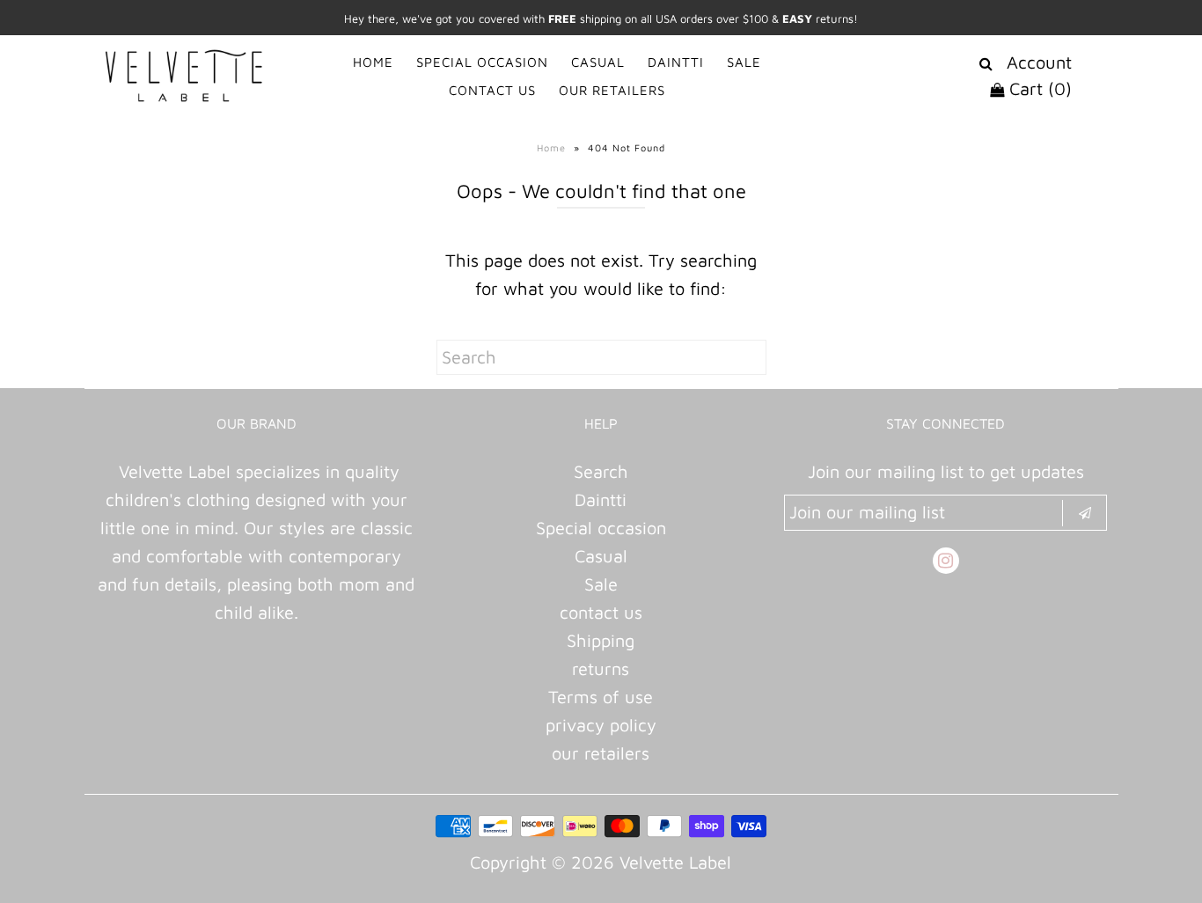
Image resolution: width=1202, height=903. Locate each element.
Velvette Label (675, 862)
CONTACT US (492, 90)
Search (601, 471)
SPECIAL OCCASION (482, 62)
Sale (601, 584)
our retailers (600, 753)
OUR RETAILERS (612, 90)
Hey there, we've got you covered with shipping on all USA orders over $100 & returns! (601, 18)
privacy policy (601, 725)
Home (551, 147)
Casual (601, 556)
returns (600, 668)
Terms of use (600, 696)
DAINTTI (676, 62)
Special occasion (601, 528)
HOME (373, 62)
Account (1039, 62)
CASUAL (598, 62)
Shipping (600, 640)
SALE (744, 62)
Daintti (601, 499)
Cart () (1038, 88)
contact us (601, 612)
